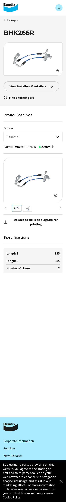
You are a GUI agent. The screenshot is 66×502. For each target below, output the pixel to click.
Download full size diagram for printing (36, 222)
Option (8, 128)
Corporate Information (19, 441)
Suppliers (9, 448)
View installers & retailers (28, 86)
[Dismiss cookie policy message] (61, 481)
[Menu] (59, 8)
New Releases (13, 456)
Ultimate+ (13, 137)
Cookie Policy (11, 497)
